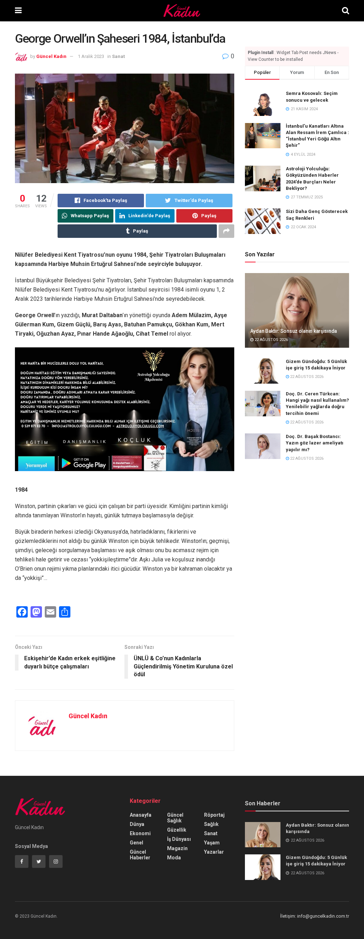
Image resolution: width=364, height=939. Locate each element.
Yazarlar (214, 852)
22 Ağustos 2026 (270, 339)
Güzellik (176, 830)
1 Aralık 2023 (91, 56)
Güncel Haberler (140, 854)
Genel (136, 842)
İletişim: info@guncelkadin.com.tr (314, 916)
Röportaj (214, 815)
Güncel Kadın (51, 56)
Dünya (137, 824)
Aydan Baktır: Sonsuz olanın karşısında (293, 331)
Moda (174, 857)
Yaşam (212, 842)
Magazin (177, 848)
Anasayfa (140, 815)
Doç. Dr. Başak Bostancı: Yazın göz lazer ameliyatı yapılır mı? (314, 443)
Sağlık (211, 824)
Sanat (118, 56)
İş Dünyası (179, 839)
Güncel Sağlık (175, 817)
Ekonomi (140, 833)
